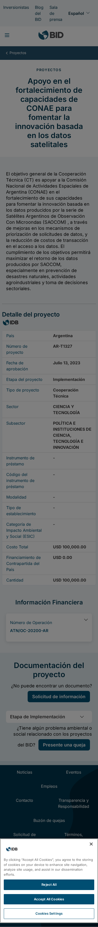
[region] (49, 880)
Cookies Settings (49, 913)
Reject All (48, 884)
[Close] (91, 844)
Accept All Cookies (49, 899)
